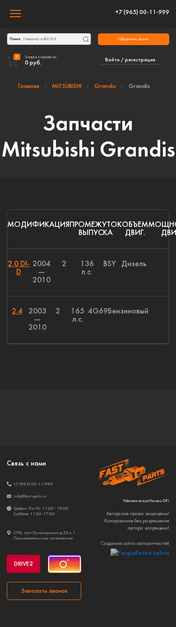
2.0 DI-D (19, 268)
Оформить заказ (133, 39)
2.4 (17, 311)
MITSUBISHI (67, 86)
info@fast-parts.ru (30, 496)
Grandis (105, 86)
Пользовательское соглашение (43, 538)
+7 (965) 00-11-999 (142, 12)
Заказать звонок (44, 591)
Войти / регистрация (130, 60)
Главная (28, 86)
